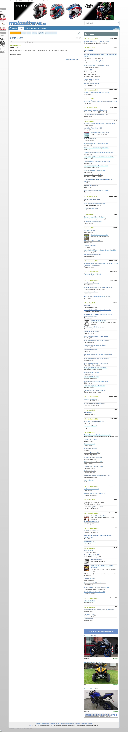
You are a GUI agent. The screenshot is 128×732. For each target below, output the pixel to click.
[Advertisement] (45, 79)
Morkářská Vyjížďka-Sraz (92, 199)
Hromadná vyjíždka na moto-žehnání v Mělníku (99, 157)
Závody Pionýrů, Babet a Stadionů (95, 583)
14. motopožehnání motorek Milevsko (96, 143)
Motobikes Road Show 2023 (93, 128)
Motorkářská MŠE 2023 (91, 377)
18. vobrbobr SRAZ (90, 541)
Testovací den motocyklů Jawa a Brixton (96, 190)
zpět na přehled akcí (72, 59)
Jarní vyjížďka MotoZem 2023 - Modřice (96, 358)
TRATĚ (27, 28)
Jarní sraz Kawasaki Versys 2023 (94, 421)
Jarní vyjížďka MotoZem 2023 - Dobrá (96, 336)
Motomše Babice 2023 (91, 349)
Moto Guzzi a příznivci (91, 292)
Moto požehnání (89, 480)
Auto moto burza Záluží (98, 320)
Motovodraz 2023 (89, 600)
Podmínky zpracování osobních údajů (47, 723)
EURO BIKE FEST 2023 (98, 515)
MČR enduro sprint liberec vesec (94, 203)
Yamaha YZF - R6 (91, 636)
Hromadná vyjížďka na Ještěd (93, 507)
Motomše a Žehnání (90, 448)
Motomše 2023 (89, 50)
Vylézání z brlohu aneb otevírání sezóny (96, 92)
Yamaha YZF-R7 (91, 689)
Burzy (28, 33)
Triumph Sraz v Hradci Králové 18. (95, 493)
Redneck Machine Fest (91, 489)
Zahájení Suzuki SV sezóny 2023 (94, 592)
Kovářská (87, 305)
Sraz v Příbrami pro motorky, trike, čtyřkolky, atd (99, 609)
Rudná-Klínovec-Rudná (91, 79)
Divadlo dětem (88, 618)
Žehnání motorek (89, 444)
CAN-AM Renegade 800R (93, 662)
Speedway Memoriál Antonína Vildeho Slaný (98, 354)
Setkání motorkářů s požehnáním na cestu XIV (99, 152)
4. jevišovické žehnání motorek (94, 327)
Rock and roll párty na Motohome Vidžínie (97, 296)
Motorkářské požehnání (91, 372)
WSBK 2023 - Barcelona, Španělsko (95, 110)
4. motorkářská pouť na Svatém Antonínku (97, 435)
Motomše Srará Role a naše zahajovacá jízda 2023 (100, 250)
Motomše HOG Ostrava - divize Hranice (96, 587)
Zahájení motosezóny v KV (99, 235)
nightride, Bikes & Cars (91, 185)
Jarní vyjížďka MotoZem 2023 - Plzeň (96, 363)
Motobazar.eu (22, 1)
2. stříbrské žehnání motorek (93, 221)
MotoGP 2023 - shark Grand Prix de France (98, 287)
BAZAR (43, 28)
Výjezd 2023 (88, 70)
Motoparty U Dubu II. (90, 426)
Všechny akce (15, 33)
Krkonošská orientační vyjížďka (94, 61)
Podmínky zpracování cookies (70, 723)
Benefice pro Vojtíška (90, 439)
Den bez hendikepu (90, 245)
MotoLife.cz (46, 1)
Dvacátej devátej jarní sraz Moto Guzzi (96, 114)
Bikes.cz (12, 1)
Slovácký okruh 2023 (90, 399)
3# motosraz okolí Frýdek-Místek (94, 170)
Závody (34, 33)
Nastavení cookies (86, 723)
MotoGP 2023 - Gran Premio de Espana (96, 41)
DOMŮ (14, 28)
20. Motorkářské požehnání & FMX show (97, 161)
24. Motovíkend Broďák (91, 531)
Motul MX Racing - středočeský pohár (96, 381)
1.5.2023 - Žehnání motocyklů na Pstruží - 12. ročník (100, 101)
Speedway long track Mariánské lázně (96, 166)
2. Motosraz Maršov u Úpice (93, 457)
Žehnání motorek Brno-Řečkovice (94, 217)
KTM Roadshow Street (91, 208)
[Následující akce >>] (80, 37)
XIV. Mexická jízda (90, 230)
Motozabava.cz (35, 1)
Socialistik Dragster (90, 471)
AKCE (20, 28)
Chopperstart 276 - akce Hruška (94, 466)
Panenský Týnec (89, 614)
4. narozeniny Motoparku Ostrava (94, 403)
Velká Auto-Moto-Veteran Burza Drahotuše (97, 310)
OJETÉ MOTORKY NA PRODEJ (101, 631)
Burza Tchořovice (96, 559)
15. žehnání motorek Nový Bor (93, 462)
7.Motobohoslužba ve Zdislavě (93, 241)
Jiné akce (48, 33)
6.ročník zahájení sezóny (92, 83)
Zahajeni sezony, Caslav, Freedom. (95, 390)
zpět (79, 33)
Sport (54, 33)
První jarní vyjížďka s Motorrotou (94, 386)
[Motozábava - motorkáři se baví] (28, 23)
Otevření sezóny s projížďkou (93, 175)
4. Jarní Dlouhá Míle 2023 (92, 555)
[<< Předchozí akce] (77, 37)
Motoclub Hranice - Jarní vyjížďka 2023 (96, 65)
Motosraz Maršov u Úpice (92, 453)
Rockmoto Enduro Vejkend (92, 274)
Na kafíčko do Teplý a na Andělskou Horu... (97, 475)
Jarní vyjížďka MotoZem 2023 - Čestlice (96, 340)
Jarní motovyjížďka (90, 138)
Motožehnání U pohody (91, 283)
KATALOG (35, 28)
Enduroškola (88, 412)
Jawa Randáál (88, 550)
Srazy (23, 33)
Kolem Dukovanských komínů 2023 (95, 345)
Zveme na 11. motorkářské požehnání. (96, 148)
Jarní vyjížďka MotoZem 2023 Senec (95, 368)
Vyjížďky (41, 33)
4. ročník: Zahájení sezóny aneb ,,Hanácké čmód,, (100, 123)
